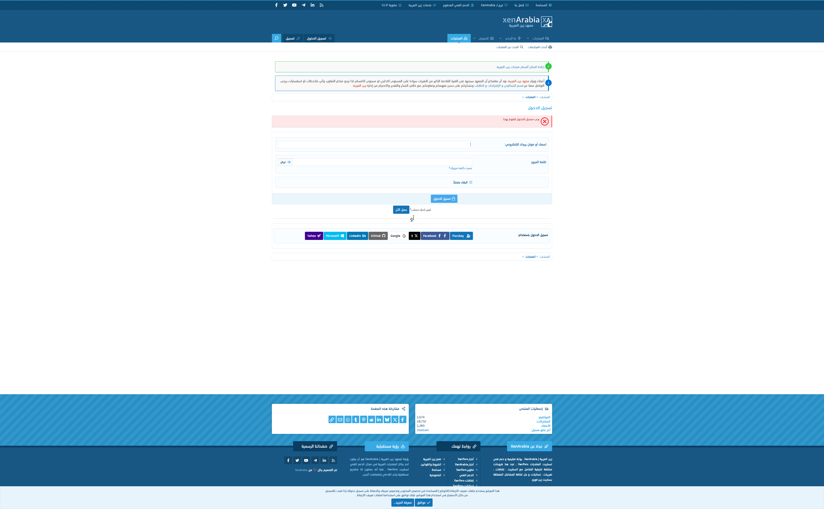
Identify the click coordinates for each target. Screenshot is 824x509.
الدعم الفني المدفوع (456, 5)
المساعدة (541, 5)
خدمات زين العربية (420, 5)
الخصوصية (435, 475)
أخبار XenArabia (464, 464)
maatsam (423, 430)
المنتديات (538, 38)
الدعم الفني (466, 475)
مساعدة (436, 469)
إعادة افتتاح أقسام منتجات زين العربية (520, 67)
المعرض (484, 38)
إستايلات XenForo (463, 486)
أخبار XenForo (466, 459)
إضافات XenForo (464, 480)
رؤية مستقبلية (387, 446)
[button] (528, 38)
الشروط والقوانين (431, 464)
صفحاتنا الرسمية (314, 446)
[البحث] (276, 38)
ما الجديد (510, 38)
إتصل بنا (519, 5)
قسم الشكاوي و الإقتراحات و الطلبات (498, 85)
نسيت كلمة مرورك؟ (460, 168)
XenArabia (301, 470)
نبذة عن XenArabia (526, 446)
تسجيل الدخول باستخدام (533, 235)
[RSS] (321, 5)
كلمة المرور (539, 162)
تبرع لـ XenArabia (492, 5)
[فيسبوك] (402, 419)
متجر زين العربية (432, 459)
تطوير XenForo (465, 469)
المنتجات (456, 38)
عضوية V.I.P (389, 5)
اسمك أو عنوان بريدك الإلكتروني (526, 144)
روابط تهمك (461, 446)
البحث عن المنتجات (508, 47)
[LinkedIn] (379, 419)
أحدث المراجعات (537, 47)
